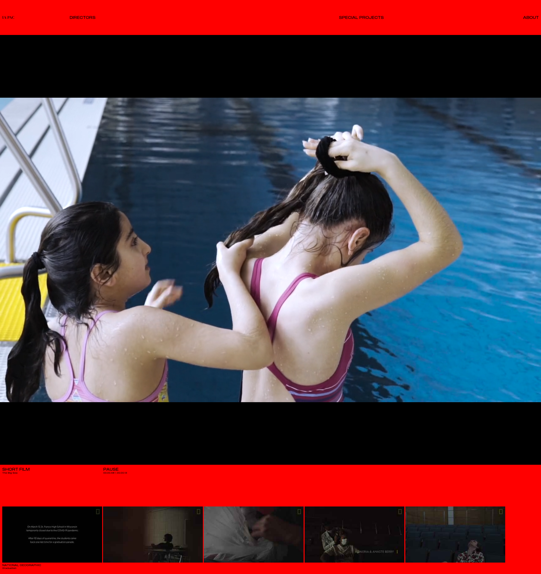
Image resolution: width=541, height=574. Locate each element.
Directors (83, 17)
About (531, 17)
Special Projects (361, 17)
